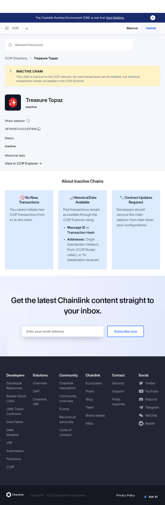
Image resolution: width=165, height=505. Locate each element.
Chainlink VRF (40, 401)
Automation (15, 451)
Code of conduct (65, 432)
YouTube (151, 391)
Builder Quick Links (16, 398)
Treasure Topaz (46, 58)
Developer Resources (14, 385)
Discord (151, 399)
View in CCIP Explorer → (23, 163)
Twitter (150, 383)
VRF (9, 443)
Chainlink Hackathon (67, 385)
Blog (89, 399)
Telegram (152, 407)
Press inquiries (118, 401)
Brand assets (95, 415)
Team (90, 407)
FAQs (89, 423)
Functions (13, 459)
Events (64, 409)
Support (118, 391)
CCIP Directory (16, 58)
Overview (40, 383)
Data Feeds (14, 422)
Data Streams (12, 432)
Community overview (68, 398)
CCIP (10, 467)
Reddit (150, 423)
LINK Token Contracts (15, 411)
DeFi (36, 391)
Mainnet (132, 28)
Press (90, 391)
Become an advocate (67, 419)
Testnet (151, 28)
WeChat (151, 415)
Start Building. (115, 17)
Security (118, 383)
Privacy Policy (125, 495)
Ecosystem (94, 383)
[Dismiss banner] (152, 17)
